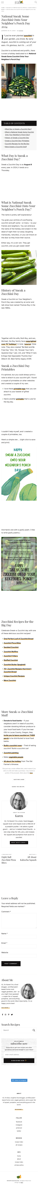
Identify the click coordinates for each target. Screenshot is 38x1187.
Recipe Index (19, 1142)
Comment (6, 912)
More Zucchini (10, 680)
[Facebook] (2, 1014)
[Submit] (34, 1030)
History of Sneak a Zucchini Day (17, 138)
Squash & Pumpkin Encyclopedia (16, 7)
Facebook (19, 1122)
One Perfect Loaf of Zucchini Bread (18, 639)
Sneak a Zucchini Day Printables (17, 141)
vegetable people (16, 757)
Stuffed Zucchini (11, 660)
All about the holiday (12, 761)
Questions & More (19, 779)
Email (4, 943)
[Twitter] (11, 1014)
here (31, 773)
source (28, 344)
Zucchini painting (11, 753)
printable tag (19, 389)
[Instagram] (5, 1014)
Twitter (19, 1131)
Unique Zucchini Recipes (14, 676)
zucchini (28, 35)
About (19, 1159)
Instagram (19, 1125)
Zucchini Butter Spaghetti (14, 665)
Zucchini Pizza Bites (12, 643)
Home (3, 7)
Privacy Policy (19, 1165)
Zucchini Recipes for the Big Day (17, 144)
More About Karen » (19, 842)
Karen (21, 30)
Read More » (6, 1007)
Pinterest (19, 1128)
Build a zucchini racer (13, 745)
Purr (22, 1182)
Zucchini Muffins (11, 652)
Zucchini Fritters (11, 656)
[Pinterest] (8, 1014)
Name (4, 934)
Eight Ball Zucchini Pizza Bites (9, 859)
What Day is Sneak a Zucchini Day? (18, 129)
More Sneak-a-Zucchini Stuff (16, 147)
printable (20, 399)
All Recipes (19, 1145)
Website (4, 952)
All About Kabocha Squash (28, 857)
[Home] (19, 1176)
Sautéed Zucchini (11, 647)
